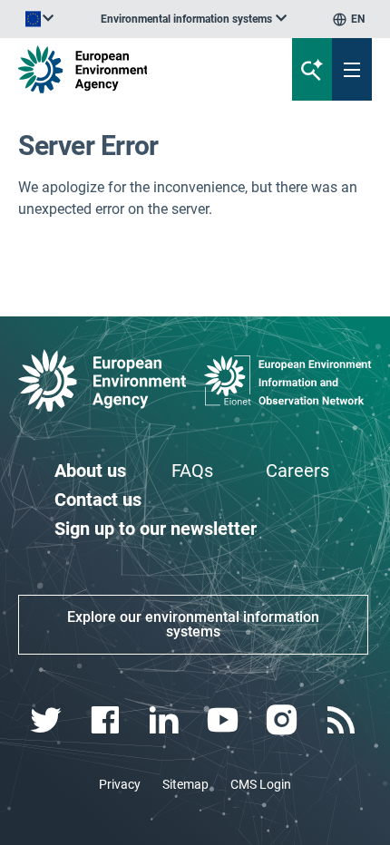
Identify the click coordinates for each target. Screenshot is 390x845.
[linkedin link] (165, 720)
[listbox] (193, 19)
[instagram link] (283, 720)
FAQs (192, 470)
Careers (297, 470)
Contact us (97, 499)
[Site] (131, 69)
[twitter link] (47, 720)
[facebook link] (106, 720)
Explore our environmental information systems (193, 624)
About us (90, 470)
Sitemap (185, 784)
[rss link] (342, 720)
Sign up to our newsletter (155, 528)
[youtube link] (224, 720)
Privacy (120, 784)
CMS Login (260, 784)
